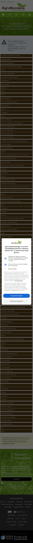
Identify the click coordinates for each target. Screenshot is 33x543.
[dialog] (16, 271)
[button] (16, 269)
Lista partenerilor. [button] (19, 280)
